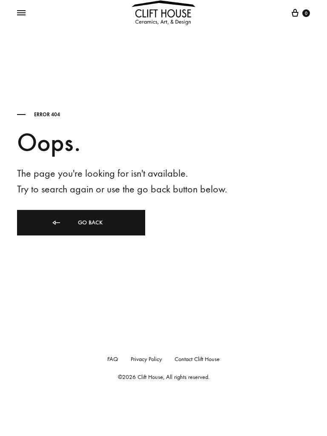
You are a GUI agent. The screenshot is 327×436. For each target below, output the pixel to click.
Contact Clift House (197, 359)
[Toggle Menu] (21, 13)
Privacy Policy (146, 359)
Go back (89, 222)
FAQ (112, 359)
